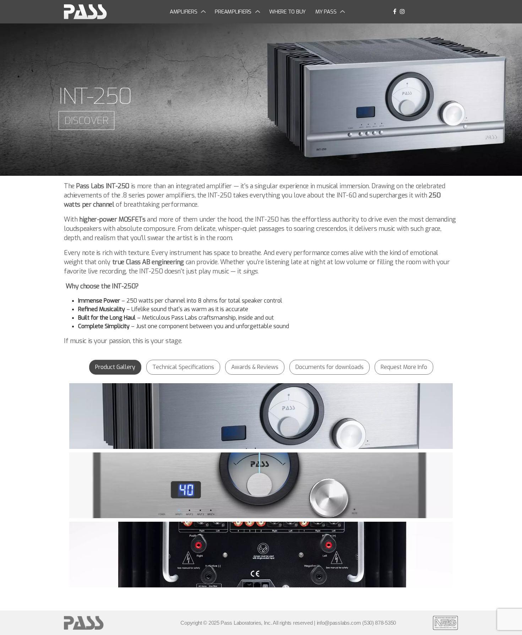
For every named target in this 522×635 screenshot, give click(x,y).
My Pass (325, 11)
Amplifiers (183, 11)
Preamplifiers (233, 11)
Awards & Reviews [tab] (254, 367)
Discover (86, 120)
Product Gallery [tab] (115, 367)
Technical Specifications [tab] (183, 367)
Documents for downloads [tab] (329, 367)
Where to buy (287, 11)
